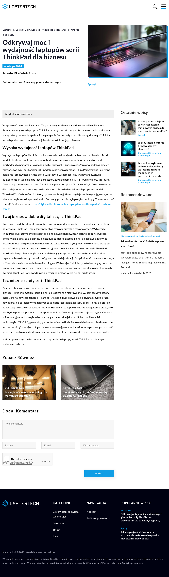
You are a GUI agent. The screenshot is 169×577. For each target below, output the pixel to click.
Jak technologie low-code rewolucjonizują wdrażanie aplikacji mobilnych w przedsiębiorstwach (150, 169)
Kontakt (91, 511)
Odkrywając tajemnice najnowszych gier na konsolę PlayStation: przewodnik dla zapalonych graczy (141, 517)
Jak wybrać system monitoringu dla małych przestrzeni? (26, 394)
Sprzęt (92, 84)
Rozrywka (58, 523)
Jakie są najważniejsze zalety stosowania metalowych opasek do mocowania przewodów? (152, 126)
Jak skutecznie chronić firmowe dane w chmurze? (151, 145)
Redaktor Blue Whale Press (19, 73)
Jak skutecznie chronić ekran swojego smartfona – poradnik (86, 394)
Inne (55, 536)
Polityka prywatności (99, 518)
